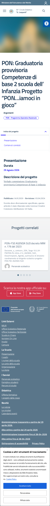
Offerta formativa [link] (9, 394)
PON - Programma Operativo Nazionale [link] (21, 117)
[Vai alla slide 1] (18, 275)
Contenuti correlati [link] (12, 145)
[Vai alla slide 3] (24, 275)
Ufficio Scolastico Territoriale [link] (14, 332)
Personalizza (25, 493)
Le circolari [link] (6, 410)
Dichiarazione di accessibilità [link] (15, 443)
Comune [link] (5, 344)
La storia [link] (5, 370)
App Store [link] (17, 293)
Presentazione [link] (10, 140)
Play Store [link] (36, 293)
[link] (46, 23)
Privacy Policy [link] (38, 443)
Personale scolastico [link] (11, 379)
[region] (25, 477)
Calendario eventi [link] (9, 413)
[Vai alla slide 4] (27, 275)
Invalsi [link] (4, 341)
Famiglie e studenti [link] (10, 382)
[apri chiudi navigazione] (4, 11)
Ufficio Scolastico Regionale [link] (14, 328)
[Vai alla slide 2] (21, 275)
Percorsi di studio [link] (9, 385)
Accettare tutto (25, 485)
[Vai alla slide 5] (30, 275)
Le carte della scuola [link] (11, 363)
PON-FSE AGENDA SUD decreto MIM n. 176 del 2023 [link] (25, 245)
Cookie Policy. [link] (11, 479)
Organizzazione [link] (8, 366)
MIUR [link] (4, 325)
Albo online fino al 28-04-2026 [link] (16, 438)
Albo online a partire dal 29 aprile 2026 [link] (20, 429)
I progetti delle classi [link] (11, 397)
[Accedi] (45, 2)
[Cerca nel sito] (44, 11)
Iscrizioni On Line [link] (9, 338)
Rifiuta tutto (25, 500)
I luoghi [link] (5, 357)
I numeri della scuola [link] (11, 360)
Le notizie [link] (6, 407)
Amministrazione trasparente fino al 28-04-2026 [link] (24, 434)
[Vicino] (47, 449)
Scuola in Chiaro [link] (9, 335)
